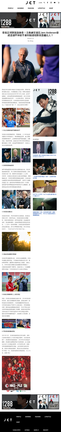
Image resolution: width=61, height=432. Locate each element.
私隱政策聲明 (16, 430)
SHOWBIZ (20, 8)
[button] (44, 3)
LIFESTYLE (41, 8)
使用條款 (27, 430)
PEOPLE (10, 8)
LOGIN (40, 2)
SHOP (51, 8)
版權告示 (36, 430)
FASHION (31, 8)
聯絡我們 (45, 430)
